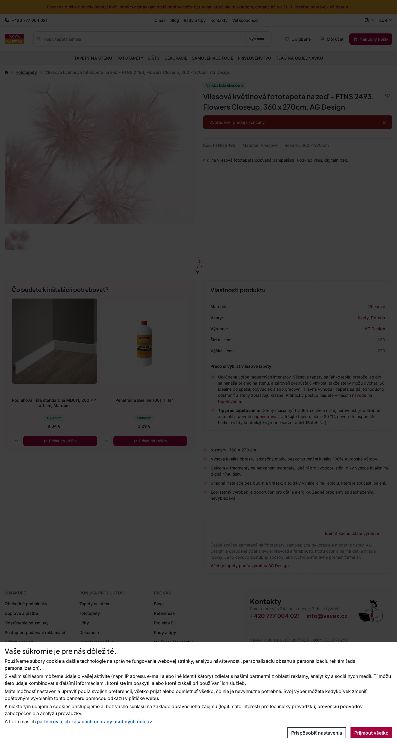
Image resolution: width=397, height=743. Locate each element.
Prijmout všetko (371, 733)
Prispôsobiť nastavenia (316, 733)
